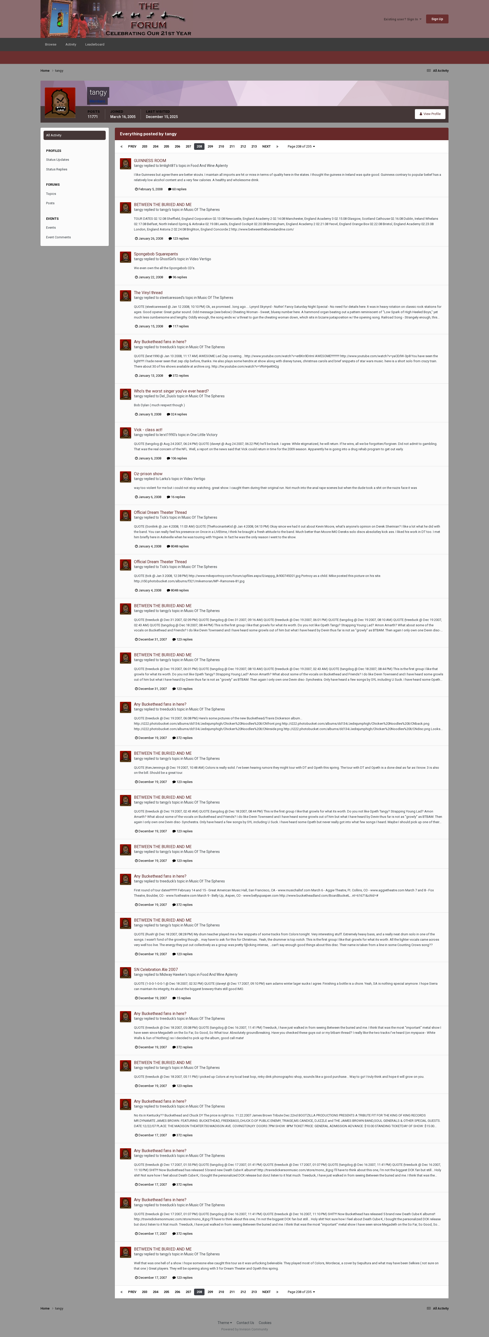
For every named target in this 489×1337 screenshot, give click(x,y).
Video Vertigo (200, 259)
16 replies (177, 497)
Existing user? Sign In (401, 19)
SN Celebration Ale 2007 (156, 969)
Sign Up (437, 19)
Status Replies (56, 169)
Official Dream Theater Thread (160, 512)
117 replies (180, 326)
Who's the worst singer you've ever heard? (171, 391)
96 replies (179, 277)
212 (243, 146)
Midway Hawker (172, 974)
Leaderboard (94, 44)
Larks (164, 479)
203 (144, 146)
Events (51, 227)
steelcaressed (171, 298)
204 (155, 146)
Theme (224, 1323)
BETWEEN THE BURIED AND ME (163, 204)
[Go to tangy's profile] (125, 163)
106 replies (178, 458)
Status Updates (57, 160)
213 (254, 146)
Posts (50, 203)
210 (221, 146)
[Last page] (277, 146)
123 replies (180, 238)
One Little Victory (204, 435)
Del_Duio (167, 396)
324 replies (178, 414)
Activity (70, 44)
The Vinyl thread (148, 292)
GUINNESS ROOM (150, 160)
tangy (138, 166)
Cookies (265, 1323)
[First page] (121, 146)
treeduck (167, 347)
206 (177, 146)
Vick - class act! (148, 429)
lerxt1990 (167, 435)
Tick (163, 517)
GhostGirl (167, 259)
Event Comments (58, 237)
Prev (132, 146)
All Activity (53, 135)
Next (266, 146)
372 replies (180, 375)
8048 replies (179, 546)
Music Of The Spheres (202, 210)
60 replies (178, 189)
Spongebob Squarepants (156, 254)
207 (188, 146)
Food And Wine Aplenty (209, 166)
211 (232, 146)
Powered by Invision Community (244, 1329)
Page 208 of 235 (300, 146)
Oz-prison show (148, 473)
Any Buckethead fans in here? (160, 341)
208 (199, 146)
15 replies (183, 998)
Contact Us (245, 1323)
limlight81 (167, 166)
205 (166, 146)
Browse (50, 44)
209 (210, 146)
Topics (51, 194)
